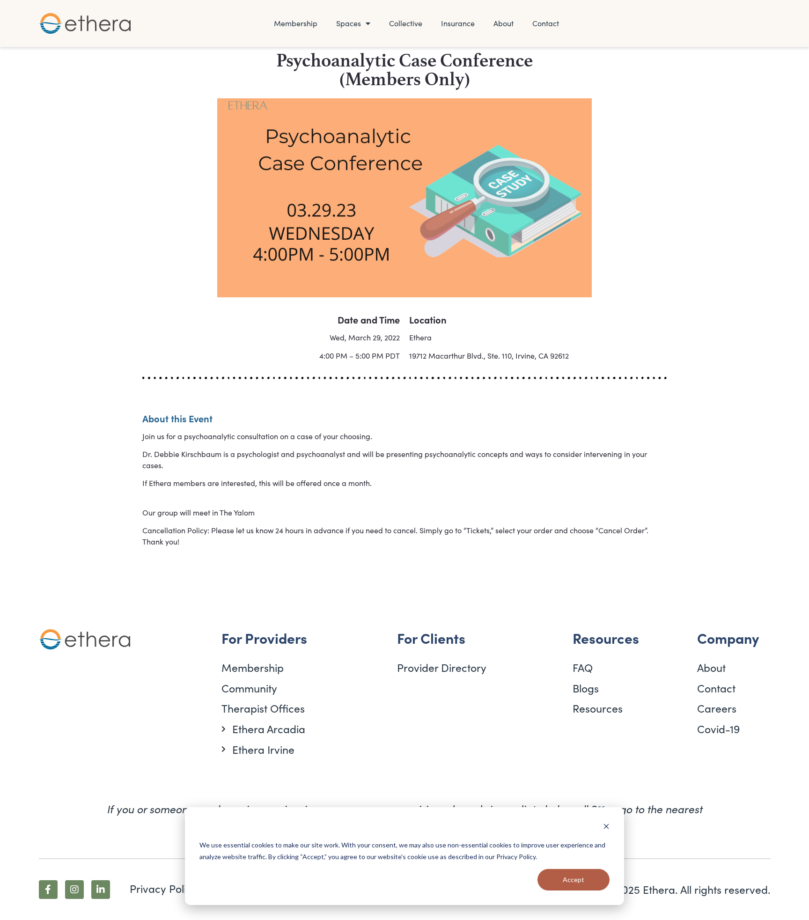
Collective (405, 23)
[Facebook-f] (48, 889)
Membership (295, 23)
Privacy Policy (516, 857)
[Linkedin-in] (100, 889)
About (503, 23)
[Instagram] (74, 889)
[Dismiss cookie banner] (606, 827)
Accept (573, 879)
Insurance (458, 23)
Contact (545, 23)
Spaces (348, 23)
